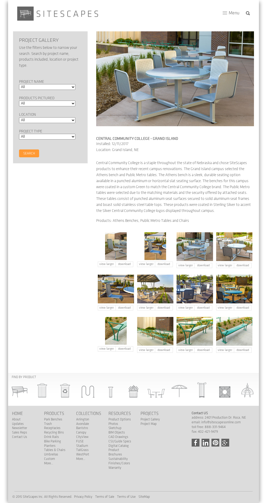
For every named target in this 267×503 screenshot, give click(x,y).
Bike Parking (52, 441)
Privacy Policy (83, 496)
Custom (49, 458)
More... (48, 463)
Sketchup (115, 428)
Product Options (119, 419)
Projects (150, 414)
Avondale (82, 423)
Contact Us (19, 436)
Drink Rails (51, 436)
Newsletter (19, 428)
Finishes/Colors (119, 463)
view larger (106, 264)
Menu (234, 13)
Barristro (82, 428)
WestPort (82, 454)
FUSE (80, 441)
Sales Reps (19, 432)
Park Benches (53, 419)
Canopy (81, 432)
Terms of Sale (104, 496)
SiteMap (144, 496)
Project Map (149, 423)
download (124, 264)
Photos (113, 423)
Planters (50, 445)
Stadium (82, 445)
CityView (82, 436)
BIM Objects (116, 432)
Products (54, 414)
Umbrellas (51, 454)
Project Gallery (150, 419)
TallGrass (82, 450)
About (16, 419)
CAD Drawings (118, 436)
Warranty (114, 467)
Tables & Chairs (54, 450)
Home (17, 414)
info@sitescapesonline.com (221, 422)
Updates (18, 423)
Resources (119, 414)
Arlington (82, 419)
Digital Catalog (118, 445)
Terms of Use (126, 496)
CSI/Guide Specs (119, 441)
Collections (88, 414)
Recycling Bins (54, 432)
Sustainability (118, 458)
